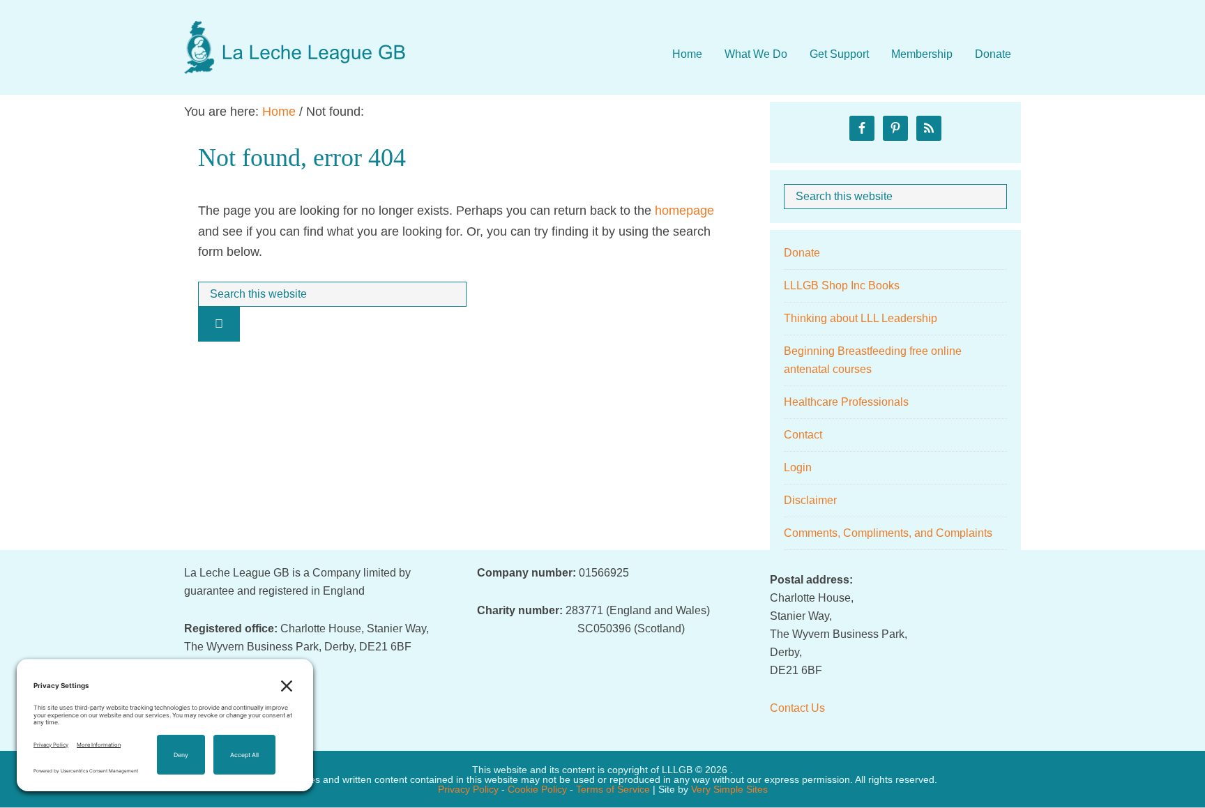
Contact (803, 435)
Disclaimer (810, 500)
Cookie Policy (537, 789)
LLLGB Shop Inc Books (842, 285)
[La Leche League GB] (295, 34)
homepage (684, 211)
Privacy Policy (468, 789)
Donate (802, 253)
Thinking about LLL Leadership (860, 318)
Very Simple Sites (729, 789)
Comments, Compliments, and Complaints (888, 533)
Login (798, 467)
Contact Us (797, 708)
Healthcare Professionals (846, 402)
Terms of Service (613, 789)
